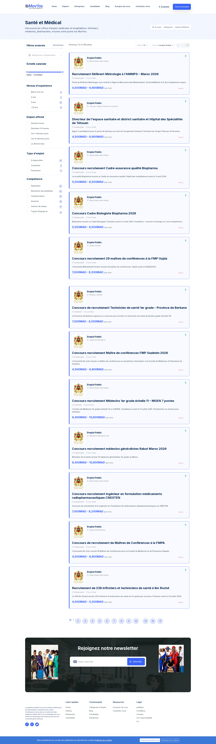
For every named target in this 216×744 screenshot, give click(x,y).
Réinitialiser (58, 45)
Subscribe (137, 662)
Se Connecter (183, 7)
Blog (107, 6)
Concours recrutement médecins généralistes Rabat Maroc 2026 (119, 449)
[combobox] (46, 55)
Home (54, 6)
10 (136, 621)
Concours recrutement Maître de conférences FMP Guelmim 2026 (120, 353)
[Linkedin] (32, 724)
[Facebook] (27, 724)
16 (153, 621)
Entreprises (79, 6)
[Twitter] (37, 724)
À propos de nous (122, 6)
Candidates (95, 6)
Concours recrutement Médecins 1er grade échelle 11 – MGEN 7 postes (123, 401)
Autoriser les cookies (170, 740)
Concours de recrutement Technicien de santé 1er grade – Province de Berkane (129, 307)
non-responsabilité (144, 718)
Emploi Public (94, 58)
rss (137, 721)
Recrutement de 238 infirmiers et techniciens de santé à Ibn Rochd (120, 588)
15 (145, 621)
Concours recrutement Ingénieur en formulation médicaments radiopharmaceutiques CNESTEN (117, 495)
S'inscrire (165, 7)
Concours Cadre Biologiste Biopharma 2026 (104, 213)
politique (140, 707)
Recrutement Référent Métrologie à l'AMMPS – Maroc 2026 (115, 74)
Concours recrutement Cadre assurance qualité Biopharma (115, 168)
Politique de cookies (103, 740)
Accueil (157, 27)
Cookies (139, 714)
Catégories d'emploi (97, 707)
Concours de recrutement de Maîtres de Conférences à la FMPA (118, 543)
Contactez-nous (143, 6)
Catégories (168, 27)
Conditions (140, 711)
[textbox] (46, 55)
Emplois (65, 6)
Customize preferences (150, 740)
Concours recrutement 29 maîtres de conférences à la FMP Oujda (119, 258)
